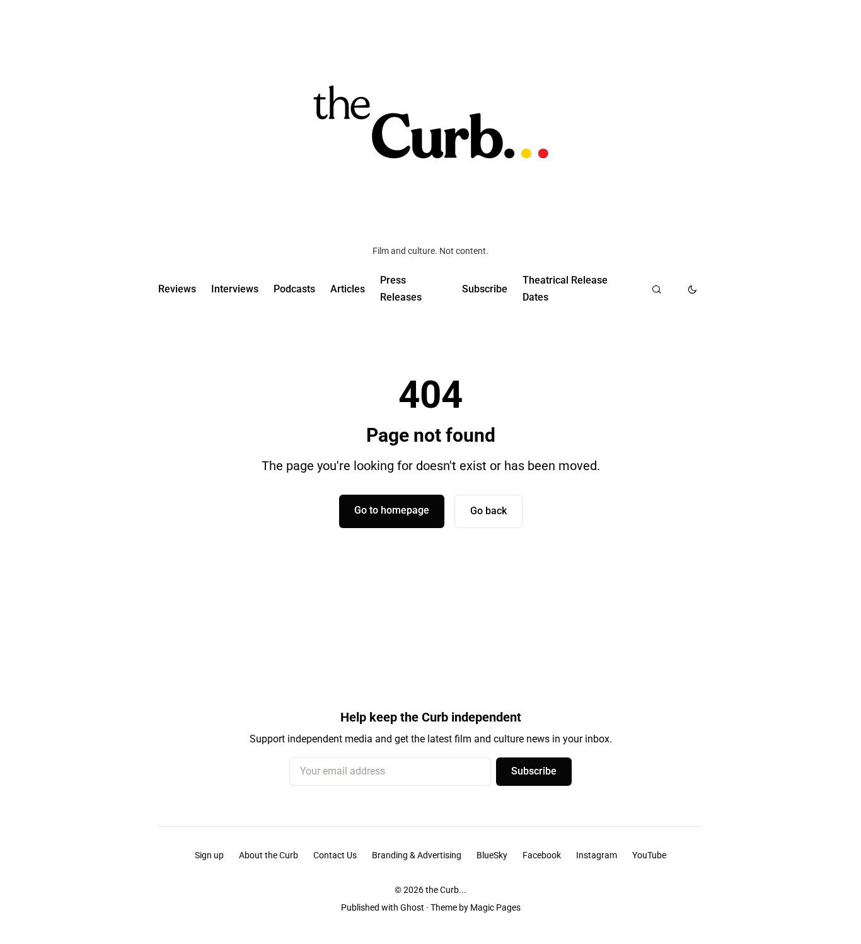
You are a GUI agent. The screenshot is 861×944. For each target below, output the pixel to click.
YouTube (649, 855)
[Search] (656, 289)
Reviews (177, 289)
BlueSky (492, 855)
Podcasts (294, 289)
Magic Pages (495, 907)
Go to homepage (391, 510)
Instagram (596, 855)
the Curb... (445, 890)
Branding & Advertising (416, 855)
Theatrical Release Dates (565, 288)
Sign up (209, 855)
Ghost (412, 907)
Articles (347, 289)
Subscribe (484, 289)
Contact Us (335, 855)
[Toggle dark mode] (692, 289)
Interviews (234, 289)
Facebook (542, 855)
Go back (488, 511)
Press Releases (401, 288)
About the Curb (268, 855)
